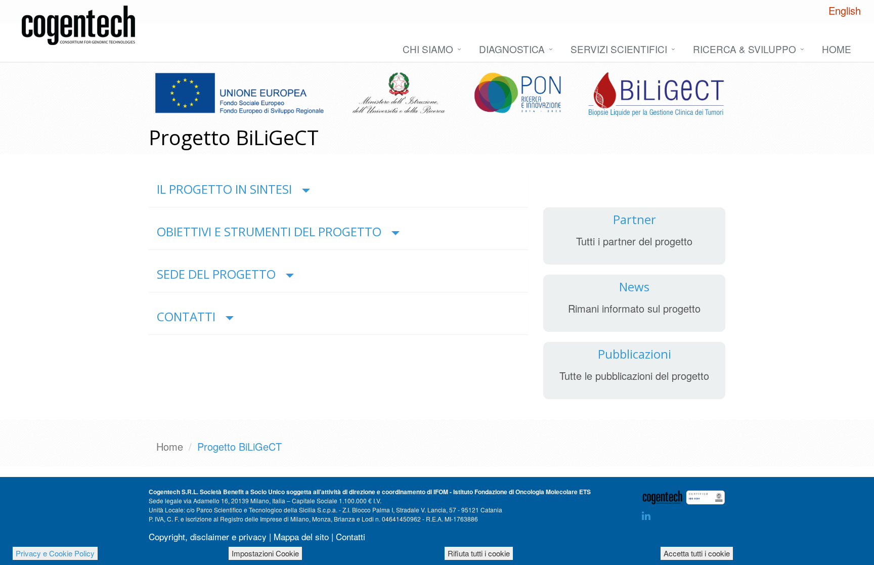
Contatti (350, 536)
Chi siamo (428, 49)
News (634, 286)
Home (836, 49)
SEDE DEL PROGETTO (216, 274)
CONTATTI (186, 316)
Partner (634, 219)
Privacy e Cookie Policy (55, 553)
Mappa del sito (301, 536)
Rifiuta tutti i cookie (479, 553)
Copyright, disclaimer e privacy (208, 536)
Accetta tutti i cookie (697, 553)
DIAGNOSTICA (512, 49)
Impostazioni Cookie (265, 553)
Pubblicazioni (634, 353)
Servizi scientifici (619, 49)
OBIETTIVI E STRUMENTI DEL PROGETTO (269, 231)
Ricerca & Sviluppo (744, 49)
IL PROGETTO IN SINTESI (224, 189)
